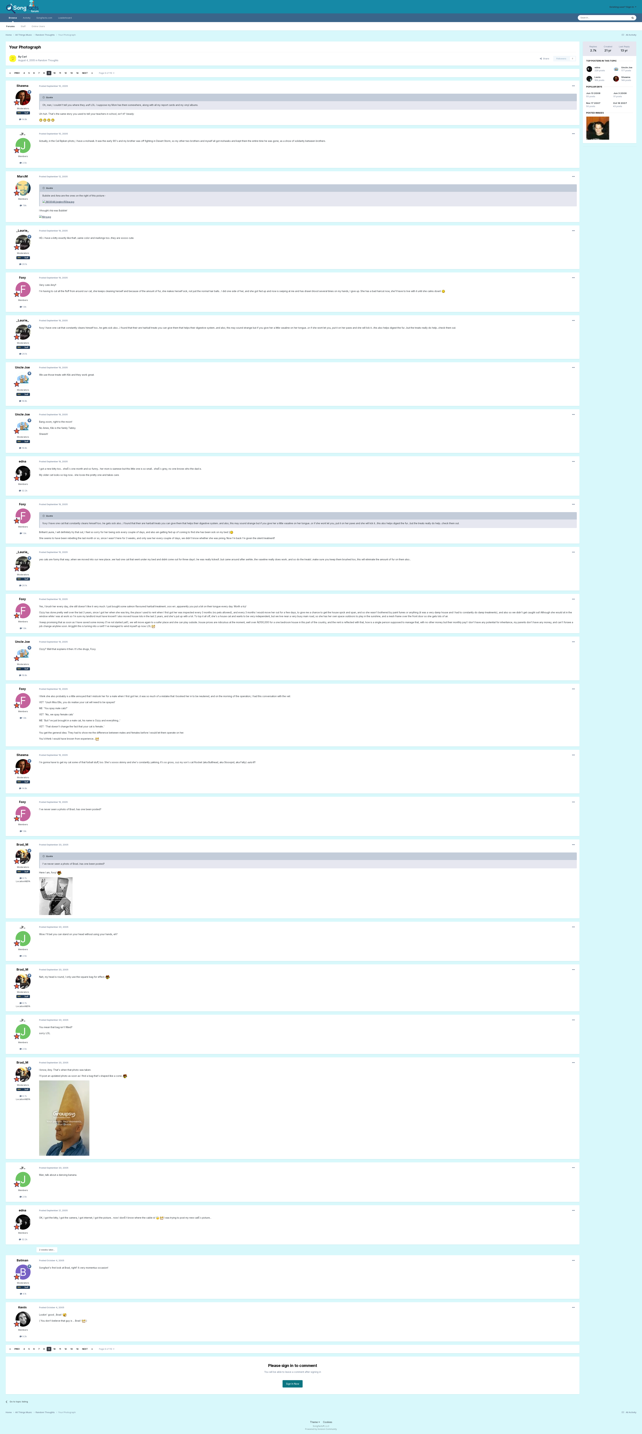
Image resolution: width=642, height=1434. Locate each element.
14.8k (24, 119)
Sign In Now (292, 1383)
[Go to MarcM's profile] (23, 188)
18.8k (24, 401)
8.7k (24, 878)
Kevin (22, 1307)
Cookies (327, 1422)
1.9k (24, 306)
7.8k (24, 205)
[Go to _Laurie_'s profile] (23, 242)
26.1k (24, 264)
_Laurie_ (22, 230)
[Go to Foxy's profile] (23, 289)
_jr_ (22, 133)
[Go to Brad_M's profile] (23, 856)
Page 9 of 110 (106, 73)
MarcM (22, 176)
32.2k (24, 490)
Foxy (22, 277)
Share (545, 58)
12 (66, 73)
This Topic (619, 17)
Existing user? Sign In (622, 7)
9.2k (24, 1336)
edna (22, 461)
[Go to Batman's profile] (23, 1272)
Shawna (22, 85)
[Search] (632, 17)
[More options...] (573, 86)
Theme (314, 1422)
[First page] (10, 73)
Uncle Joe (22, 367)
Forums (10, 26)
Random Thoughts (48, 60)
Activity (26, 17)
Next (85, 73)
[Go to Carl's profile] (12, 58)
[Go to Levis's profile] (589, 79)
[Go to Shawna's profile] (23, 97)
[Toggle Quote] (43, 97)
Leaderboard (65, 17)
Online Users (38, 26)
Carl (24, 56)
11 (60, 73)
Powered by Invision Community (321, 1429)
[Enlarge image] (40, 119)
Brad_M (22, 844)
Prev (17, 73)
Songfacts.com (44, 17)
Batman (22, 1260)
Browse (13, 17)
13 (71, 73)
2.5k (24, 162)
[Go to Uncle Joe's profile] (23, 379)
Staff (23, 26)
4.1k (24, 1293)
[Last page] (92, 73)
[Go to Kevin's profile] (23, 1319)
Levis (598, 77)
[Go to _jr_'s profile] (23, 145)
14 (77, 73)
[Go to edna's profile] (23, 473)
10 (54, 73)
